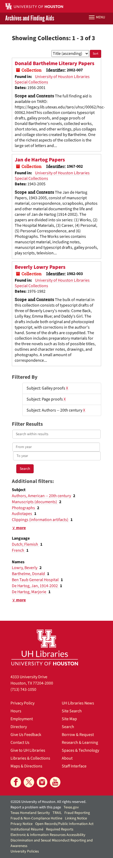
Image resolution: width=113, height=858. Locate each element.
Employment (22, 719)
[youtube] (55, 782)
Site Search (72, 711)
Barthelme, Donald (29, 574)
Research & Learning (80, 742)
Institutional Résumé (27, 829)
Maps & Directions (26, 766)
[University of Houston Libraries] (45, 647)
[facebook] (16, 782)
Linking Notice (76, 818)
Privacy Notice (22, 824)
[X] (29, 782)
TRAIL (57, 812)
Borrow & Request (78, 735)
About (67, 758)
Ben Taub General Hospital (35, 580)
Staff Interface (74, 766)
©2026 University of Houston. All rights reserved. (48, 801)
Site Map (69, 719)
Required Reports (59, 829)
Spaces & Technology (80, 750)
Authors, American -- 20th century (42, 496)
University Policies (25, 851)
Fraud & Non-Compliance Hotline (36, 818)
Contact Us (20, 742)
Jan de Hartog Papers (40, 160)
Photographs (24, 508)
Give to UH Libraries (28, 750)
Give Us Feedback (26, 735)
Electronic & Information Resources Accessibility (48, 835)
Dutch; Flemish (25, 544)
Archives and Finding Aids (29, 18)
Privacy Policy (22, 703)
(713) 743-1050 (23, 689)
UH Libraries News (78, 703)
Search (68, 727)
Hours (16, 711)
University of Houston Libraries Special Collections (52, 79)
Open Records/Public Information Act (64, 824)
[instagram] (42, 782)
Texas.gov (71, 807)
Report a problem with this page (36, 807)
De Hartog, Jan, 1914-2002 (35, 586)
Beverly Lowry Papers (40, 267)
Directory (19, 727)
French (18, 550)
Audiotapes (22, 514)
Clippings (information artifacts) (40, 520)
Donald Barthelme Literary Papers (54, 63)
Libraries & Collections (30, 758)
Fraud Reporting (77, 812)
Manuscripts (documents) (35, 502)
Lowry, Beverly (25, 568)
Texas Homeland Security (30, 812)
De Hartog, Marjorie (29, 592)
